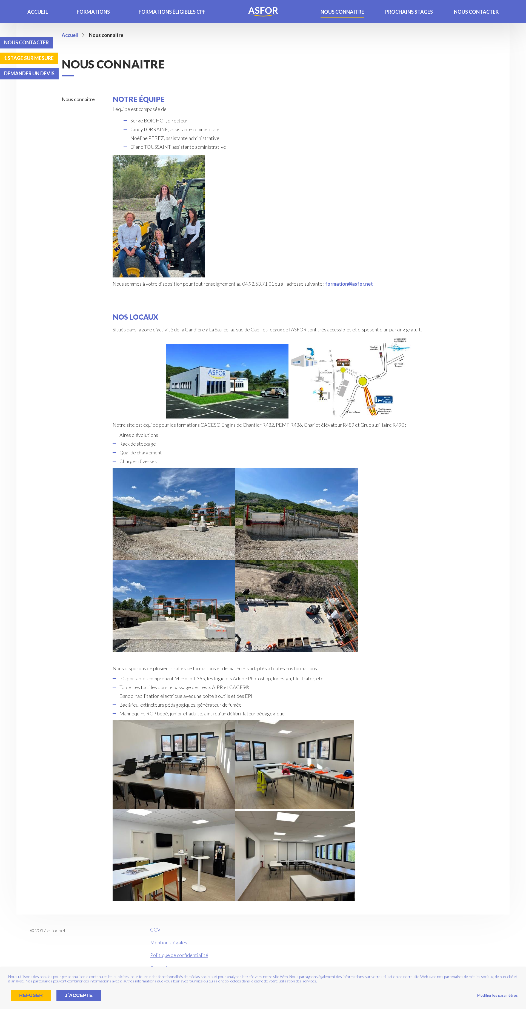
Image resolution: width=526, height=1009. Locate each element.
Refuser (31, 995)
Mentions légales (168, 942)
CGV (155, 930)
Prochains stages (409, 12)
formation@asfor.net (349, 284)
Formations (93, 12)
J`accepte (79, 995)
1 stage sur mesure (29, 58)
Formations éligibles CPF (172, 12)
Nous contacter (476, 12)
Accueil (37, 12)
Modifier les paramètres (497, 995)
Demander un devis (29, 73)
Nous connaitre (342, 12)
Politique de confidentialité (179, 955)
